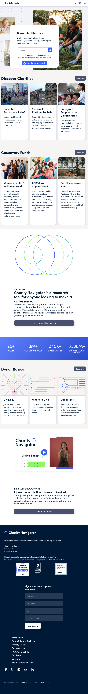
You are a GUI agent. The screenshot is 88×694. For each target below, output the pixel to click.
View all (80, 78)
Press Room (18, 637)
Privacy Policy (19, 644)
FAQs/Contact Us (20, 651)
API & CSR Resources (22, 662)
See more (80, 369)
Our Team (17, 655)
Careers (16, 658)
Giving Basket (17, 559)
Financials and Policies (23, 640)
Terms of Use (18, 648)
